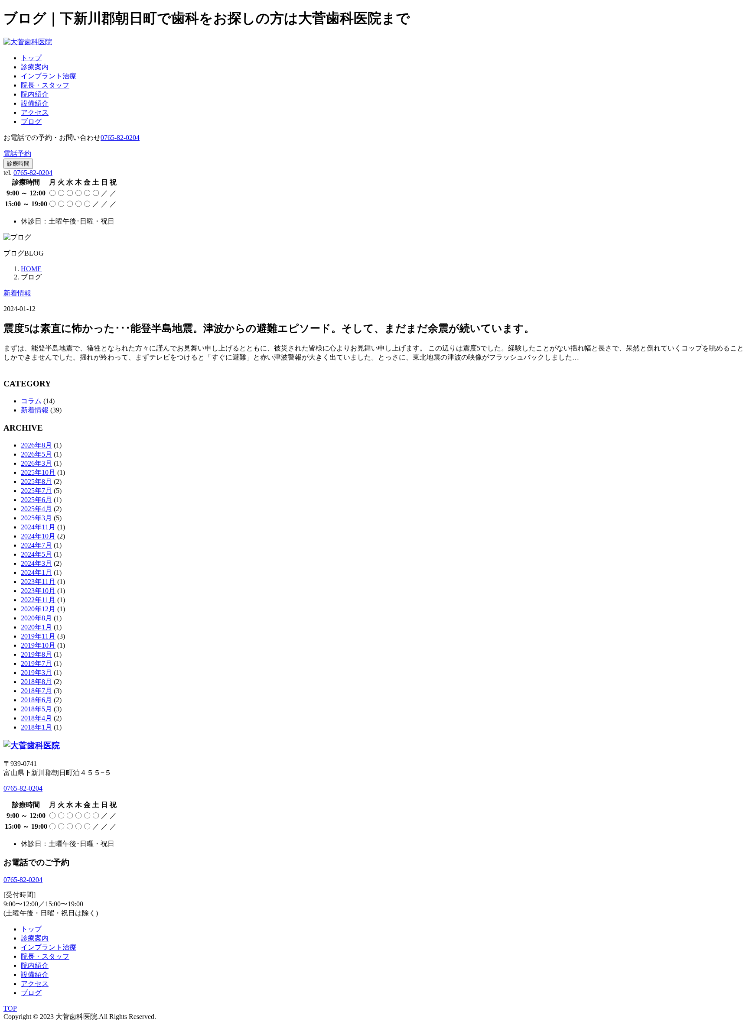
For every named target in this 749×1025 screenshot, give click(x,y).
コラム (31, 401)
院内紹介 (35, 94)
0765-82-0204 (32, 172)
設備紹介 (35, 103)
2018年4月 (36, 718)
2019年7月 (36, 663)
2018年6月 (36, 700)
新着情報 (17, 293)
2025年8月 (36, 481)
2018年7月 (36, 690)
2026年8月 (36, 445)
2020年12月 (38, 609)
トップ (31, 58)
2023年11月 (38, 581)
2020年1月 (36, 627)
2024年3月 (36, 563)
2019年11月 (38, 636)
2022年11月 (38, 599)
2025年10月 (38, 472)
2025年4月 (36, 508)
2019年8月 (36, 654)
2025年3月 (36, 518)
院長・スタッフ (45, 85)
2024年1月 (36, 572)
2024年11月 (38, 527)
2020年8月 (36, 618)
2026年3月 (36, 463)
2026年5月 (36, 454)
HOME (31, 268)
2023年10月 (38, 590)
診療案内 (35, 67)
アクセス (35, 112)
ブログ (31, 121)
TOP (10, 1008)
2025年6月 (36, 499)
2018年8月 (36, 681)
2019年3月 (36, 672)
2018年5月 (36, 709)
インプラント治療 (48, 76)
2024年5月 (36, 554)
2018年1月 (36, 727)
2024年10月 (38, 536)
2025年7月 (36, 490)
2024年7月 (36, 545)
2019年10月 (38, 645)
